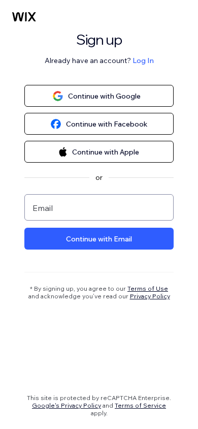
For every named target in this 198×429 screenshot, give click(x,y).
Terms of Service (140, 405)
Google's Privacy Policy (66, 405)
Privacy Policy (150, 296)
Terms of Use (147, 288)
